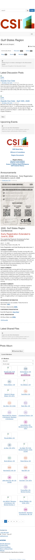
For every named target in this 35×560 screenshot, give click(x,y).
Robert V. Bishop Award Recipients (17, 164)
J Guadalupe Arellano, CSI (25, 415)
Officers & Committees (17, 152)
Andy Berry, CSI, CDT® (25, 480)
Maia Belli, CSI (25, 470)
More (3, 117)
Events (12, 54)
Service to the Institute (17, 161)
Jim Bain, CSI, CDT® (9, 448)
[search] (27, 10)
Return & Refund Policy (6, 549)
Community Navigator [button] (8, 44)
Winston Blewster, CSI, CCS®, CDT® (26, 502)
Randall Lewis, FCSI (6, 180)
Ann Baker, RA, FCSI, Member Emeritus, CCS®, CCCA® (26, 449)
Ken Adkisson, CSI (26, 385)
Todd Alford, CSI (25, 394)
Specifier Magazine (5, 543)
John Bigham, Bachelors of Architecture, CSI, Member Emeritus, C (9, 503)
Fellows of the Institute (17, 163)
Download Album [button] (18, 351)
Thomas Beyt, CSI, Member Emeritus (26, 491)
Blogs (3, 54)
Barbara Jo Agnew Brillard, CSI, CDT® (9, 395)
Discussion (18, 51)
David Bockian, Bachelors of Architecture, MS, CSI (25, 513)
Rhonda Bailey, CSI (9, 438)
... (19, 521)
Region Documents (17, 155)
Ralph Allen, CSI (25, 406)
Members (22, 54)
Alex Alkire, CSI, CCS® (9, 406)
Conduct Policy (4, 545)
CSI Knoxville (4, 320)
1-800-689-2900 (4, 532)
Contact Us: (3, 530)
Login (31, 10)
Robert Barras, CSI (25, 461)
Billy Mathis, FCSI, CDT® (7, 82)
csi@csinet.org (4, 536)
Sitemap (2, 550)
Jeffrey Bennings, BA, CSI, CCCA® (9, 481)
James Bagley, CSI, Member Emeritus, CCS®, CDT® (26, 426)
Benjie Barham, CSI (9, 461)
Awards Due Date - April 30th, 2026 (15, 101)
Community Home (6, 51)
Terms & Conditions (5, 547)
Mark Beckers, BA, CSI (9, 470)
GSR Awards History (17, 166)
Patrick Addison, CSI (9, 385)
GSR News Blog (17, 149)
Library (29, 51)
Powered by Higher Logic (17, 559)
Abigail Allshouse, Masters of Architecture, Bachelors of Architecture (9, 417)
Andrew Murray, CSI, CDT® (25, 372)
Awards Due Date (8, 80)
